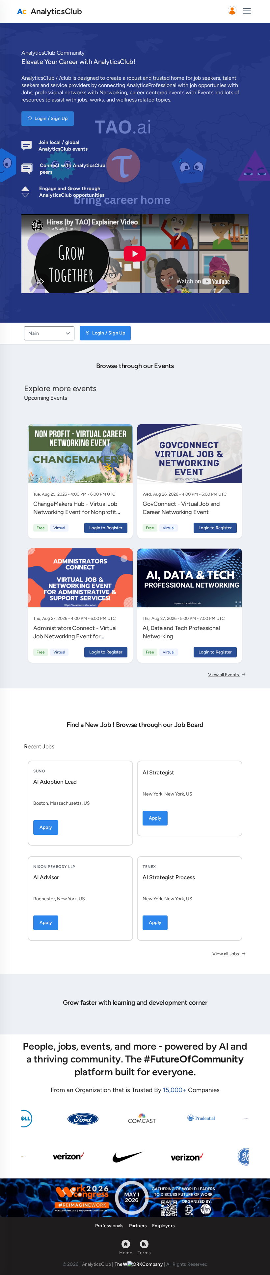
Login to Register (105, 527)
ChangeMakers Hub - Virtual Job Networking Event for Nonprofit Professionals (75, 512)
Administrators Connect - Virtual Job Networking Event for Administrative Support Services (75, 636)
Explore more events (60, 388)
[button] (232, 11)
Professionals (109, 1226)
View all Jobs (226, 954)
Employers (163, 1226)
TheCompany (139, 1264)
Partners (138, 1226)
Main (33, 333)
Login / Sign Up (51, 118)
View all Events (224, 675)
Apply (46, 827)
